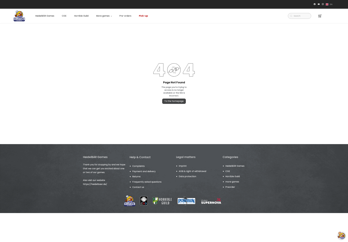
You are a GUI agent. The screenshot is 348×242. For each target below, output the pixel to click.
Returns (136, 176)
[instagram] (323, 4)
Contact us (138, 187)
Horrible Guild (232, 176)
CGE (227, 171)
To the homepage (174, 101)
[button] (319, 16)
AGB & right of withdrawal (192, 171)
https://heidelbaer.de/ (95, 184)
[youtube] (319, 4)
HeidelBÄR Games (234, 165)
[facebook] (315, 4)
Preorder (230, 187)
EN (331, 4)
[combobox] (329, 4)
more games (232, 181)
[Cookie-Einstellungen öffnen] (341, 235)
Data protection (187, 176)
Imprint (183, 165)
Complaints (138, 166)
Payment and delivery (144, 171)
